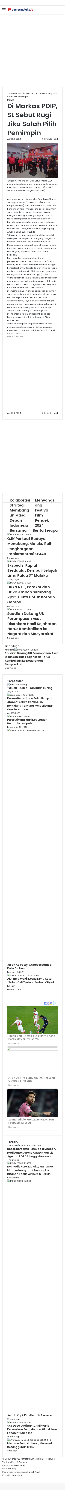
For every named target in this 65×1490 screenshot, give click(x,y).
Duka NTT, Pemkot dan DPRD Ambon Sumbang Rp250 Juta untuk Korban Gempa (31, 594)
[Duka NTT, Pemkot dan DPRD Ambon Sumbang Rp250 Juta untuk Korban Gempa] (19, 582)
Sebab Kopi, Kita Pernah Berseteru (30, 1415)
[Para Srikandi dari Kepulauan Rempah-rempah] (19, 716)
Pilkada (46, 267)
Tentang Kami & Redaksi (14, 1462)
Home (10, 93)
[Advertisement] (32, 51)
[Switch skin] (61, 10)
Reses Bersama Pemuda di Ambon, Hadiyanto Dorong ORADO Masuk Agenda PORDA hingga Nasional (31, 1152)
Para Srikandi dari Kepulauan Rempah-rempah (27, 721)
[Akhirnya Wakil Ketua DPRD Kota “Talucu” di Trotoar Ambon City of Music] (24, 975)
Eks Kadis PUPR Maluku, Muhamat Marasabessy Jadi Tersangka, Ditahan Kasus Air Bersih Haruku (30, 1170)
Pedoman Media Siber (13, 1465)
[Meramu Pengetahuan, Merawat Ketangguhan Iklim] (29, 1439)
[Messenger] (1, 1478)
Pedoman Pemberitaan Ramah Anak (21, 1471)
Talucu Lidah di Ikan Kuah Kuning (30, 688)
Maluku (18, 93)
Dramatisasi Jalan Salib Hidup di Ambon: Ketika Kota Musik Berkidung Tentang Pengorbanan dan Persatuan (30, 703)
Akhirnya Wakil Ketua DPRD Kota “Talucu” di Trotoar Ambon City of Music (30, 982)
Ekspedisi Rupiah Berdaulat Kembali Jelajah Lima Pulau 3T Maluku (32, 570)
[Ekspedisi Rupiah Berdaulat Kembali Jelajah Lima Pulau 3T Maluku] (19, 561)
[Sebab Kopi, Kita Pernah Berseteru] (32, 1181)
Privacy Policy (9, 1468)
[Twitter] (0, 1478)
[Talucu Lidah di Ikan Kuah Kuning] (17, 684)
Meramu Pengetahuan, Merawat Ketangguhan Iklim (29, 1445)
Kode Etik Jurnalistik (12, 1475)
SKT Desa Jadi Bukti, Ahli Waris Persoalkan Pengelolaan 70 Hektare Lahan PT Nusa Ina (32, 1429)
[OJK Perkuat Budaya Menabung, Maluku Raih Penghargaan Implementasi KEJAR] (19, 534)
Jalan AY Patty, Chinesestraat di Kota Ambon (29, 966)
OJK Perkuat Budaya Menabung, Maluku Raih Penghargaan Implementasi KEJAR (30, 546)
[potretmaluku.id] (20, 10)
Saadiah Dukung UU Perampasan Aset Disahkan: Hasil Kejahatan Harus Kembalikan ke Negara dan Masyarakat (32, 623)
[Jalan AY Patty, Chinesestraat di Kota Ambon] (32, 730)
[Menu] (4, 10)
